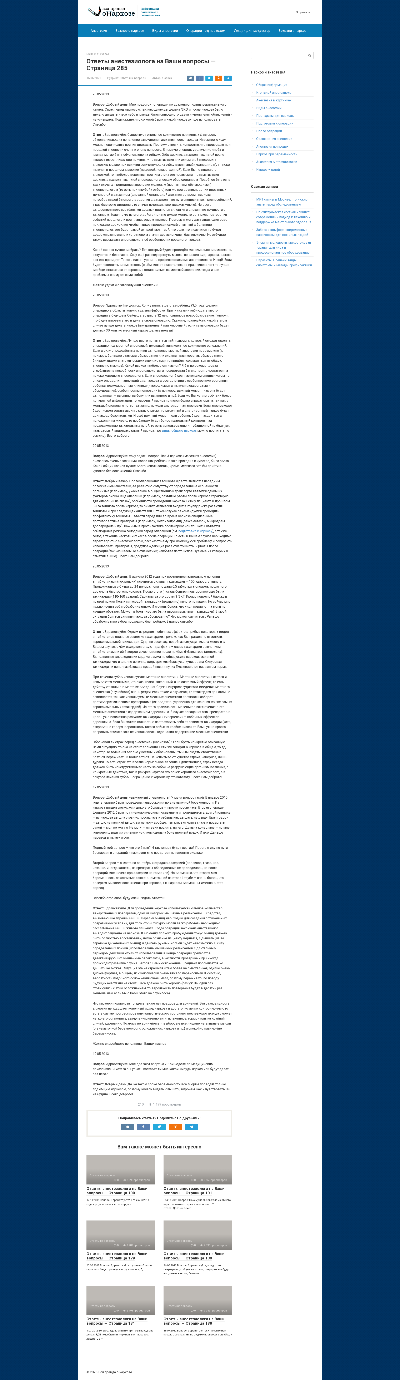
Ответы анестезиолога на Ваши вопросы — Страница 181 (117, 1321)
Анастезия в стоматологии (276, 162)
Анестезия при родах (272, 146)
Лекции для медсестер (252, 30)
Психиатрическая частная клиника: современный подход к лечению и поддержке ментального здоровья (283, 217)
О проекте (303, 12)
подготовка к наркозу (195, 531)
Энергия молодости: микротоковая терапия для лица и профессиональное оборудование (283, 247)
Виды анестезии (165, 30)
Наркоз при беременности (276, 154)
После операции (269, 131)
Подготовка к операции (274, 123)
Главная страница (97, 53)
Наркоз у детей (268, 170)
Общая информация (271, 85)
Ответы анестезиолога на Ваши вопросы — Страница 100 (117, 1190)
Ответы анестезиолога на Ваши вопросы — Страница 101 (194, 1190)
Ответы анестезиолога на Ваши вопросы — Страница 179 (117, 1255)
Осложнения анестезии (274, 139)
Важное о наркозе (129, 30)
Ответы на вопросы (133, 78)
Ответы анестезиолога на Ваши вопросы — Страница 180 (194, 1255)
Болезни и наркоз (292, 30)
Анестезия (99, 30)
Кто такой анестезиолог (274, 93)
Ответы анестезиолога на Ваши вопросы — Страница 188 (194, 1321)
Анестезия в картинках (273, 100)
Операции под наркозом (205, 30)
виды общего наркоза (179, 431)
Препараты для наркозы (275, 116)
